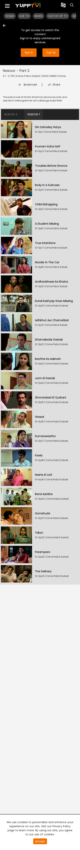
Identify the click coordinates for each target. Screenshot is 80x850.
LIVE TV (24, 16)
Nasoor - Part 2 (16, 70)
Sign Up (51, 52)
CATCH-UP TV (57, 16)
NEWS (38, 16)
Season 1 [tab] (33, 114)
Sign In (29, 52)
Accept (40, 841)
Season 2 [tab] (10, 114)
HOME (10, 16)
